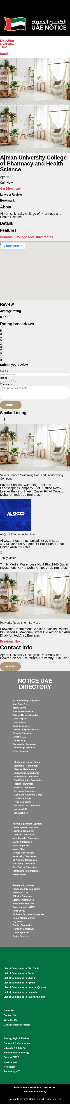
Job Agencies (21, 813)
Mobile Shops (19, 849)
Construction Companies (24, 744)
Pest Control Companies (25, 867)
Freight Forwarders (23, 784)
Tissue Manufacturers (24, 918)
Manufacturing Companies (26, 838)
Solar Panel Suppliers (23, 903)
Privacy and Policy (35, 1091)
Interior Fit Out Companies (27, 805)
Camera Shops (19, 722)
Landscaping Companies (25, 827)
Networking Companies (24, 856)
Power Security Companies (26, 889)
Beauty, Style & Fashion (17, 1038)
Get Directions (10, 188)
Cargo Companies (21, 726)
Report (10, 666)
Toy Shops (18, 921)
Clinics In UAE (19, 737)
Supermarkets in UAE (24, 907)
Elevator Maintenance (25, 769)
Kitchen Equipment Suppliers (27, 824)
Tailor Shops (19, 911)
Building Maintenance (23, 711)
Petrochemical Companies (26, 871)
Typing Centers (20, 936)
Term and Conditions (42, 1087)
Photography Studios (23, 885)
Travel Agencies (21, 932)
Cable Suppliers (20, 719)
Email (4, 53)
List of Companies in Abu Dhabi (21, 968)
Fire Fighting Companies (26, 776)
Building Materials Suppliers (26, 715)
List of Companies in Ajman (19, 982)
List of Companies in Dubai (19, 973)
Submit (10, 404)
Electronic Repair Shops (26, 766)
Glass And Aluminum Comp (28, 795)
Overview (7, 44)
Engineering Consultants (26, 773)
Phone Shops (19, 874)
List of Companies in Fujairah (20, 992)
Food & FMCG (11, 1057)
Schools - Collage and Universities (26, 237)
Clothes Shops (20, 740)
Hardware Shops (22, 798)
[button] (7, 641)
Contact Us (10, 1015)
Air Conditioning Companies (26, 700)
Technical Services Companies (28, 914)
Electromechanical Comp (27, 762)
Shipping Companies (23, 896)
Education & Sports (14, 1048)
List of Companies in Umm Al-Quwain (25, 987)
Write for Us (10, 1020)
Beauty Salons (19, 708)
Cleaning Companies (22, 733)
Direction (7, 40)
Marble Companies (22, 842)
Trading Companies (22, 925)
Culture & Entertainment (17, 1043)
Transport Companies (24, 929)
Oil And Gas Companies (25, 860)
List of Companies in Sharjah (20, 978)
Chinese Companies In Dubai (26, 729)
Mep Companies (21, 845)
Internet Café (20, 809)
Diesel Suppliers (20, 751)
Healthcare (9, 1066)
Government (10, 1062)
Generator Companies (25, 791)
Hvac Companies (22, 802)
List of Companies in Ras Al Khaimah (24, 996)
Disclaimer (20, 1087)
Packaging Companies (24, 863)
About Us (9, 1010)
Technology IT (12, 1071)
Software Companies (23, 900)
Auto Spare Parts (21, 704)
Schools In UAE (20, 892)
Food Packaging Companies (28, 780)
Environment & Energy (16, 1052)
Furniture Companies (24, 787)
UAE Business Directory (17, 1024)
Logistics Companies (23, 831)
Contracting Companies (24, 748)
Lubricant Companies (23, 834)
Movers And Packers (23, 853)
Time (4, 47)
